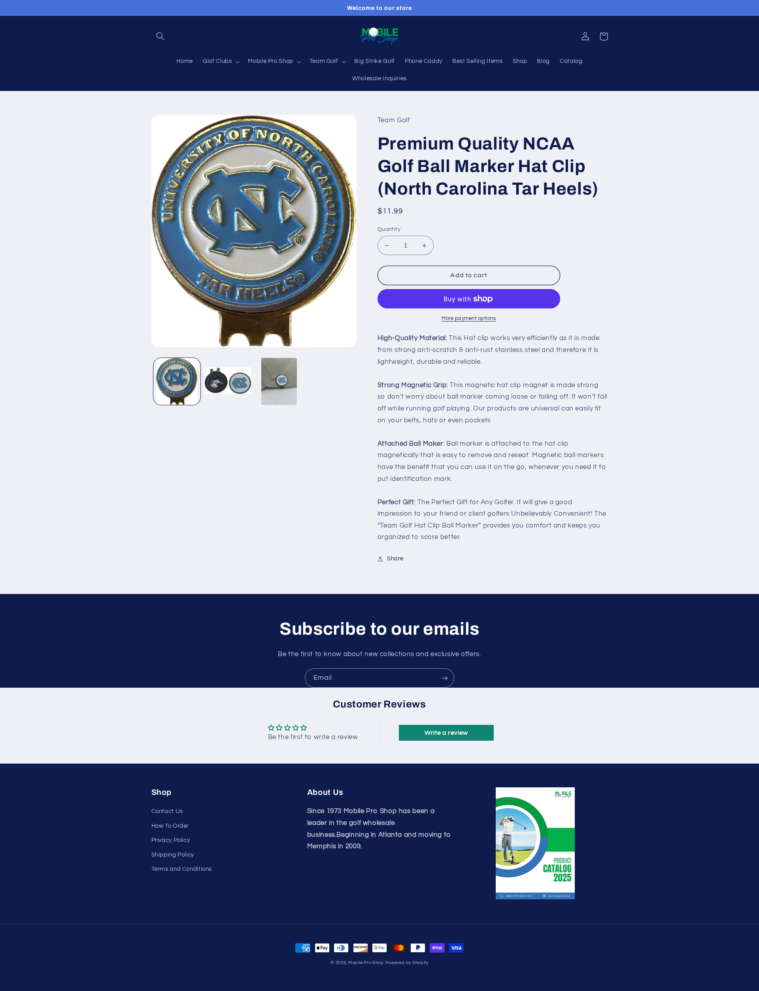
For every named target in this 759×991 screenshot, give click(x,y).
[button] (160, 36)
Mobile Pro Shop (366, 963)
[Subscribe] (445, 678)
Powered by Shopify (407, 963)
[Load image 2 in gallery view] (227, 381)
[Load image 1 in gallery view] (176, 381)
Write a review (446, 733)
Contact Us (167, 811)
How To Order (170, 826)
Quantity (389, 229)
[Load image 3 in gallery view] (279, 381)
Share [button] (395, 559)
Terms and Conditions (181, 869)
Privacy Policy (170, 840)
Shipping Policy (172, 855)
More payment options (469, 318)
